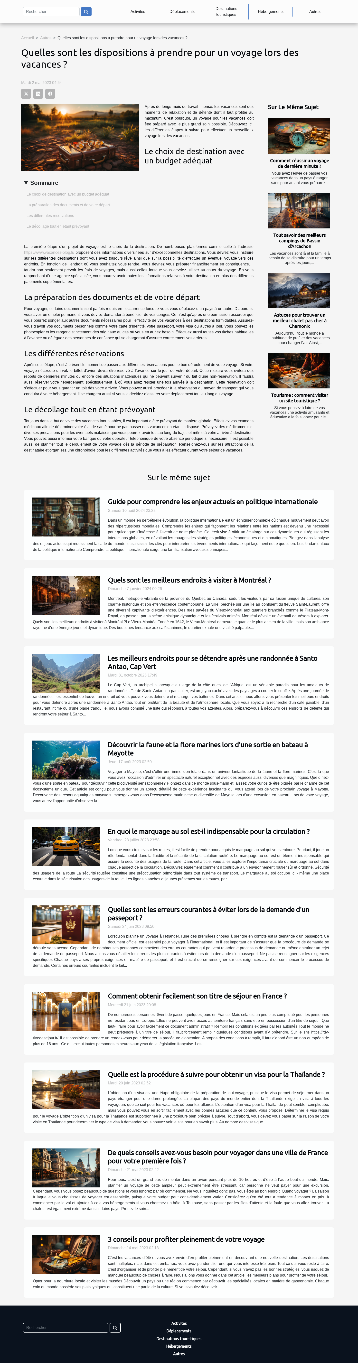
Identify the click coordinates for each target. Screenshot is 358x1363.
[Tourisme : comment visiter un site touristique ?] (299, 370)
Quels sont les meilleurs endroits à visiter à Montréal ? (189, 580)
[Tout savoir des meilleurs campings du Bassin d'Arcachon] (299, 210)
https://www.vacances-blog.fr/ (49, 252)
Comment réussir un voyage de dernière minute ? (299, 163)
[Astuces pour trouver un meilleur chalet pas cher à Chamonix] (299, 290)
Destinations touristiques (226, 12)
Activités (138, 11)
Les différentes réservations (50, 216)
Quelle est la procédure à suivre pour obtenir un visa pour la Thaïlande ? (216, 1074)
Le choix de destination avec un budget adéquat (68, 194)
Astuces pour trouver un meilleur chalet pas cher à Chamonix (300, 320)
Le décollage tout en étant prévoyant (58, 226)
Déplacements (182, 11)
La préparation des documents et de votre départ (68, 205)
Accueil (27, 38)
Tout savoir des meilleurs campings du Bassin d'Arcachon (299, 240)
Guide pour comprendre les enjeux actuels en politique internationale (213, 501)
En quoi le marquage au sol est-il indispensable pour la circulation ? (209, 831)
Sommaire (44, 182)
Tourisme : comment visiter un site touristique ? (299, 397)
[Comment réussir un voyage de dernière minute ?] (299, 136)
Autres (314, 11)
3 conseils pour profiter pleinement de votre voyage (186, 1239)
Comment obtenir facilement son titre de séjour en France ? (197, 996)
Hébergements (270, 11)
